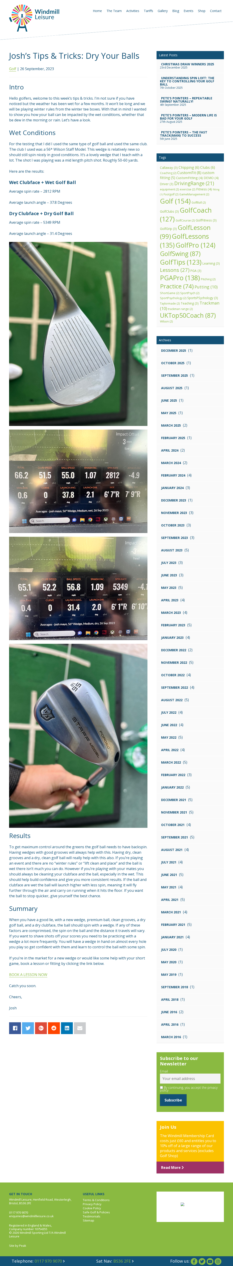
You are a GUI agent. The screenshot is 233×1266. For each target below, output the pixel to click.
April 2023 (169, 600)
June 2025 (169, 400)
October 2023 (173, 525)
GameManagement (194, 194)
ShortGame (169, 293)
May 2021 (168, 887)
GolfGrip (168, 228)
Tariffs (148, 11)
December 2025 (173, 350)
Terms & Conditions (96, 1200)
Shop (201, 11)
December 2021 (173, 800)
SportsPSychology (202, 298)
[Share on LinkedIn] (67, 1028)
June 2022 (169, 725)
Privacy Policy (92, 1204)
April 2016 (169, 1024)
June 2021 (169, 875)
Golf (12, 68)
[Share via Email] (80, 1028)
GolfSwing (180, 253)
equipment (169, 189)
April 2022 (169, 750)
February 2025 (173, 438)
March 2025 (171, 425)
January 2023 (172, 637)
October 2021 (173, 825)
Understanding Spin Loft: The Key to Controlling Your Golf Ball (187, 81)
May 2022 (168, 737)
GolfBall (199, 202)
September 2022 (174, 687)
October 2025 (173, 363)
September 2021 (174, 837)
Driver (166, 184)
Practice (177, 286)
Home (97, 11)
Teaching (190, 303)
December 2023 (173, 500)
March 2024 (171, 463)
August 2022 (171, 700)
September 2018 (174, 987)
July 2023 (168, 562)
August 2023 (171, 550)
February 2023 (173, 625)
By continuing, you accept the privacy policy (189, 1089)
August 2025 (171, 388)
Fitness (204, 189)
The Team (114, 11)
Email (164, 1071)
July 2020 (168, 949)
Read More (171, 1167)
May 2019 (168, 974)
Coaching (168, 173)
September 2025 (174, 375)
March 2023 (171, 612)
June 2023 (169, 575)
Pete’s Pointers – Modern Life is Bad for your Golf (188, 116)
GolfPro (195, 245)
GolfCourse (185, 220)
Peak (22, 1246)
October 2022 (173, 675)
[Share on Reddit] (54, 1028)
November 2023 (174, 513)
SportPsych (189, 293)
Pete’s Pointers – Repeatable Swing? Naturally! (186, 99)
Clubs (207, 167)
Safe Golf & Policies (96, 1212)
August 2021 (171, 850)
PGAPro (180, 277)
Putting (206, 287)
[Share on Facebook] (15, 1028)
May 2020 (168, 962)
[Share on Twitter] (28, 1028)
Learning (211, 263)
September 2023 (174, 538)
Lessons (175, 269)
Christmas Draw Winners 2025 (187, 64)
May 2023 (168, 587)
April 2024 (169, 450)
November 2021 (174, 812)
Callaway (169, 167)
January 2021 (172, 937)
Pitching (208, 279)
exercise (187, 189)
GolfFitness (206, 220)
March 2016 (171, 1037)
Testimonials (91, 1216)
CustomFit (189, 172)
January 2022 (172, 787)
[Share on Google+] (41, 1028)
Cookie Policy (92, 1208)
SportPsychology (173, 298)
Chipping (189, 167)
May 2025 (168, 413)
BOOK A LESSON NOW (28, 974)
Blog (175, 11)
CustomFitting (189, 177)
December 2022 (173, 650)
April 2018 (169, 999)
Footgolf (171, 194)
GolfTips (181, 262)
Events (188, 11)
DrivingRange (194, 183)
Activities (132, 11)
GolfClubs (169, 211)
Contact (216, 11)
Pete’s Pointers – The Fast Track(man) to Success (183, 134)
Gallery (163, 11)
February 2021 (173, 924)
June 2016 (169, 1012)
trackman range (180, 309)
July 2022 (168, 712)
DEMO (211, 177)
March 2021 (171, 912)
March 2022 (171, 762)
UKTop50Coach (188, 315)
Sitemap (88, 1220)
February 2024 (173, 475)
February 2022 (173, 775)
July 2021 (168, 862)
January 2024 (172, 488)
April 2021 (169, 899)
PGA (195, 270)
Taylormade (170, 303)
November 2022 (174, 662)
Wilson (166, 321)
